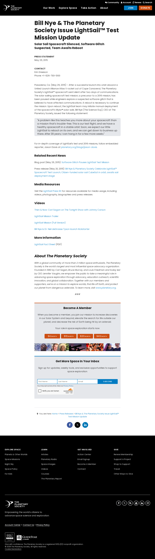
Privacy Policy (68, 386)
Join (130, 7)
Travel (117, 469)
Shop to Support (122, 464)
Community (113, 2)
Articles (44, 454)
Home (55, 413)
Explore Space (68, 8)
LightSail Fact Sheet (44, 244)
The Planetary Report (51, 478)
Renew (138, 2)
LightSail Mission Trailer (46, 216)
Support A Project (122, 459)
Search (148, 2)
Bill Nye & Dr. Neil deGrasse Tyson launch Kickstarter (62, 229)
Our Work (49, 8)
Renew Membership (123, 454)
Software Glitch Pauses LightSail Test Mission (85, 162)
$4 (52, 336)
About (104, 8)
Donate (145, 7)
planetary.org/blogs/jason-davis (79, 147)
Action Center (84, 454)
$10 (69, 336)
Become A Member (87, 464)
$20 (85, 336)
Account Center (12, 525)
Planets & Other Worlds (16, 454)
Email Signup (84, 459)
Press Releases (66, 413)
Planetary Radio (49, 459)
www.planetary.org (106, 287)
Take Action (88, 8)
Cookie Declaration (13, 549)
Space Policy (11, 469)
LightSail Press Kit (52, 191)
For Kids (8, 473)
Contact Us (28, 525)
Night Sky (9, 464)
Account (127, 2)
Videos (44, 469)
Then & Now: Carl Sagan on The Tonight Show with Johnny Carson (69, 209)
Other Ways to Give (123, 473)
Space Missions (12, 459)
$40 (102, 336)
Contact (82, 469)
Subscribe (107, 381)
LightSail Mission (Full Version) (50, 222)
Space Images (48, 464)
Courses (45, 473)
